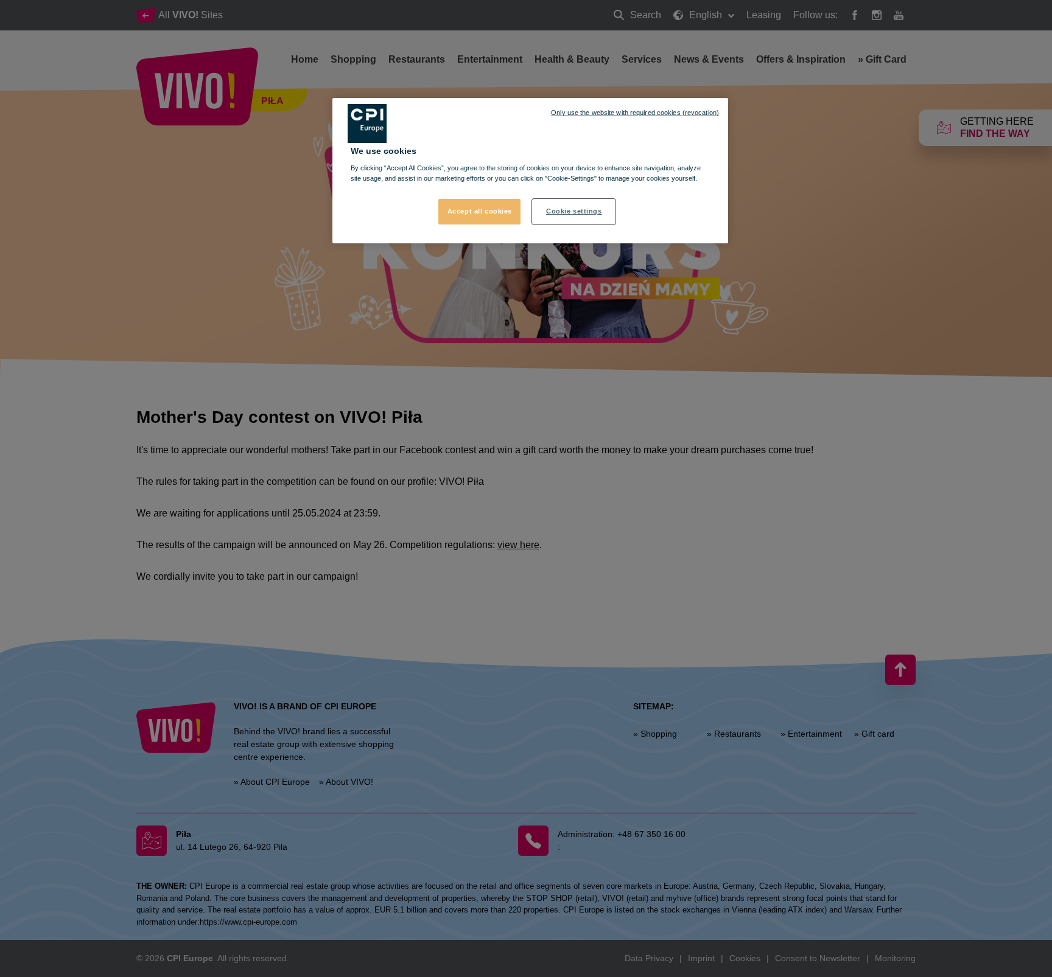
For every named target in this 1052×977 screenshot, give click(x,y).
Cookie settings (574, 211)
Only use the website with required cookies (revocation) (635, 112)
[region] (530, 171)
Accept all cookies (479, 211)
